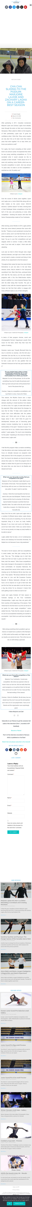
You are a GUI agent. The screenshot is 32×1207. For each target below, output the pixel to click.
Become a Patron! (16, 730)
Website (9, 813)
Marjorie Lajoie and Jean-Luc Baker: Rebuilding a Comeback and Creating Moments (14, 902)
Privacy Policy (16, 1189)
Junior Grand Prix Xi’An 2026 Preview (13, 1078)
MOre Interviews (16, 880)
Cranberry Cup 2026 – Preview (11, 1141)
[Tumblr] (18, 7)
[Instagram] (21, 7)
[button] (30, 5)
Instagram (20, 193)
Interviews (16, 79)
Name (9, 798)
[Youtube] (25, 7)
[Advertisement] (16, 26)
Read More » (3, 915)
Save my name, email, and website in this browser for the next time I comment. (15, 825)
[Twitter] (14, 7)
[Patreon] (6, 7)
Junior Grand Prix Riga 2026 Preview (13, 1045)
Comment (10, 774)
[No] (30, 1201)
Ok (9, 1203)
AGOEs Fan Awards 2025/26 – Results (14, 1173)
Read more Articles (16, 990)
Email (9, 805)
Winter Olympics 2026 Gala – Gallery (13, 1110)
